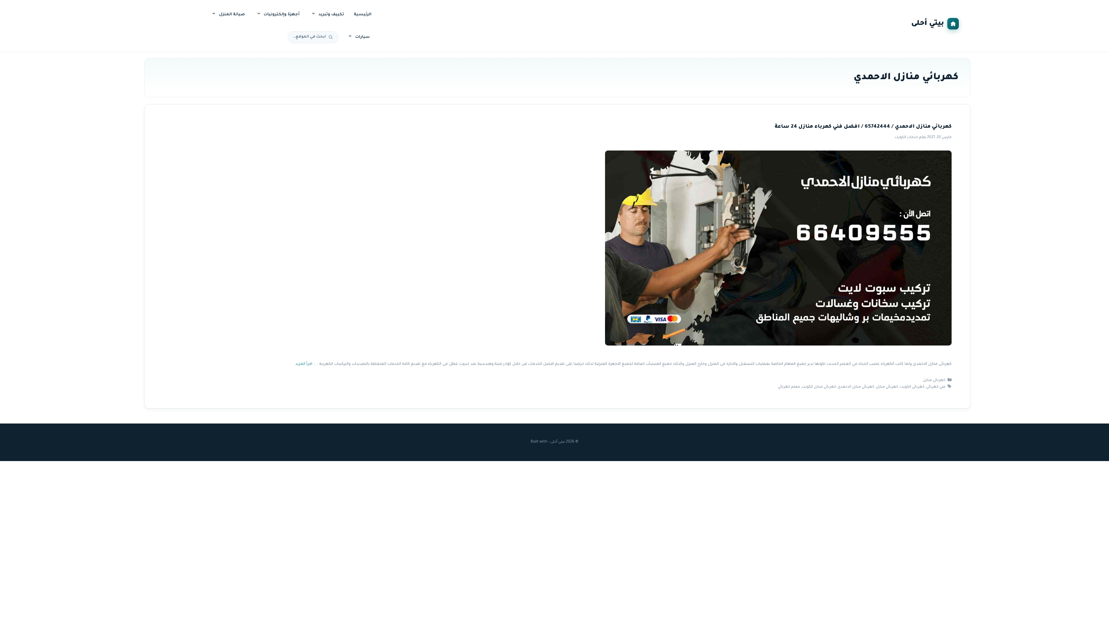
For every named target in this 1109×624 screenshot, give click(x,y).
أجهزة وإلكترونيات (281, 14)
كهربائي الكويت (912, 387)
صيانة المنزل (232, 14)
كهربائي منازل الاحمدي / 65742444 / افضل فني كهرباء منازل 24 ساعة (863, 127)
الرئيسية (362, 14)
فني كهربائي (935, 387)
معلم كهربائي (789, 387)
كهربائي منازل (934, 380)
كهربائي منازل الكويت (819, 387)
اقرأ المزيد (303, 364)
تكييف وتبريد (331, 14)
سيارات (362, 37)
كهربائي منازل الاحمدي (856, 387)
